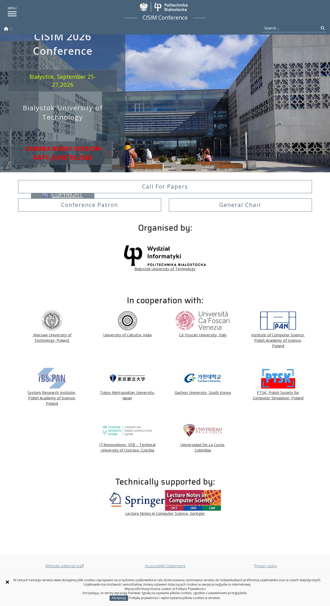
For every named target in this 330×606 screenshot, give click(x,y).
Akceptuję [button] (119, 598)
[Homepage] (6, 29)
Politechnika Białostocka (171, 7)
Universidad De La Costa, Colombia (202, 447)
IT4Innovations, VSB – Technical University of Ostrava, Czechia (127, 447)
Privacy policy (265, 565)
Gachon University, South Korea (203, 392)
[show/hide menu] (12, 14)
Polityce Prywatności (190, 589)
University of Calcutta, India (127, 334)
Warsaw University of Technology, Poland (51, 337)
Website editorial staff (64, 565)
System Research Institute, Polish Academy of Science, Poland (52, 398)
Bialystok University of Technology (165, 268)
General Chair (240, 204)
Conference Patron (89, 204)
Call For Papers (165, 186)
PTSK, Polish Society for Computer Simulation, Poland (278, 395)
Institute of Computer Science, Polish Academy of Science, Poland (278, 340)
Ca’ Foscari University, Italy (203, 334)
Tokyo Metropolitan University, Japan (127, 395)
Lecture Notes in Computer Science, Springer (165, 513)
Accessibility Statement (165, 565)
